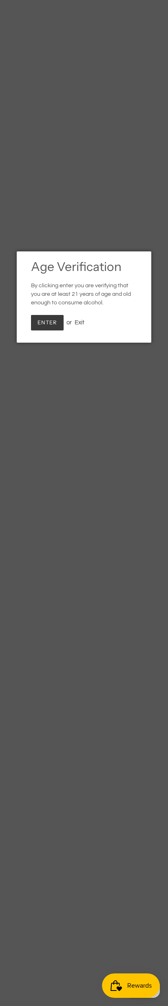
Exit (79, 322)
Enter (47, 322)
